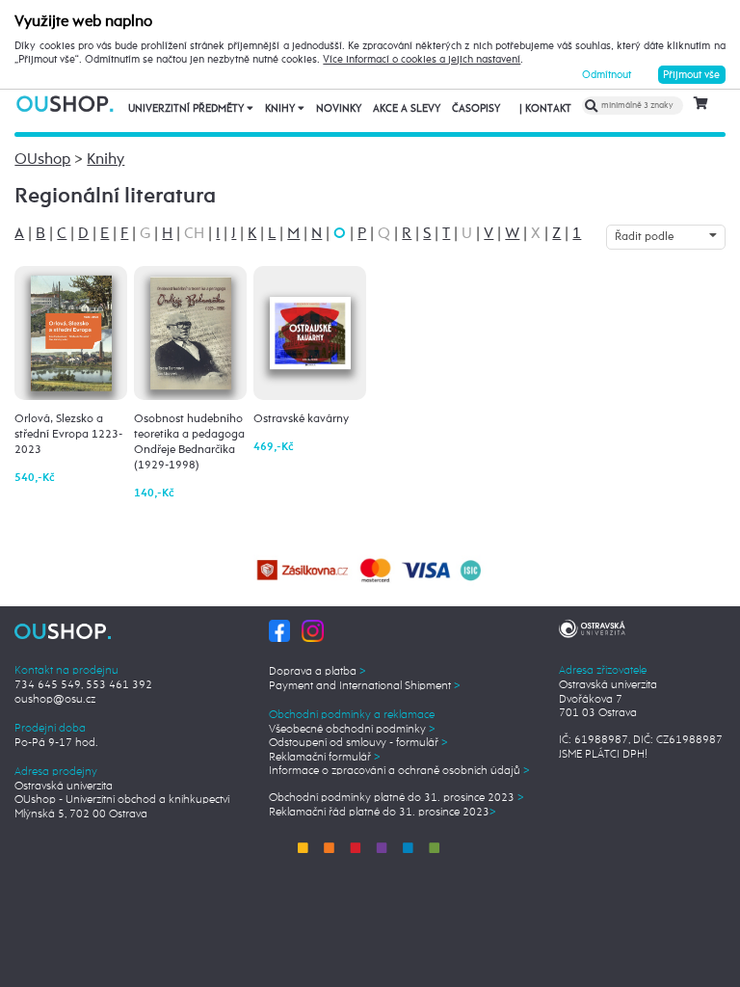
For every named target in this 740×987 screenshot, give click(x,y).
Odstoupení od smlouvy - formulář (358, 743)
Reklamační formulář (325, 757)
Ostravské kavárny (301, 419)
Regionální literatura (115, 196)
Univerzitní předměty (187, 109)
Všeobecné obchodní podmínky (352, 729)
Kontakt (545, 109)
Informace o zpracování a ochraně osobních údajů (399, 771)
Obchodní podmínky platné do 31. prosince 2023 (396, 798)
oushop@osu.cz (54, 700)
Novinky (338, 109)
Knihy (281, 109)
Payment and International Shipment (365, 686)
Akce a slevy (406, 109)
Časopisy (476, 109)
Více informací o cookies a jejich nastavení (421, 60)
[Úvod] (66, 103)
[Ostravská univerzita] (592, 627)
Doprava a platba (317, 671)
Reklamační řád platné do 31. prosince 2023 (382, 812)
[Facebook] (280, 630)
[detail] (71, 333)
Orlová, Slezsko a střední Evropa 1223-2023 (68, 434)
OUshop (42, 159)
